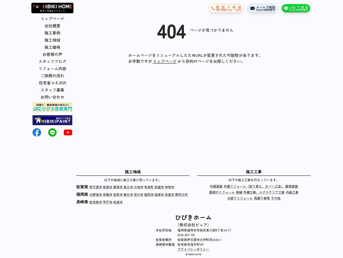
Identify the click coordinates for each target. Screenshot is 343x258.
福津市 (159, 194)
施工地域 (52, 40)
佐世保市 (95, 202)
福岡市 (149, 194)
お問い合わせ (52, 97)
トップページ (52, 18)
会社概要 (52, 26)
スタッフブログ (52, 61)
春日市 (128, 194)
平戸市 (107, 202)
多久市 (128, 187)
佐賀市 (107, 187)
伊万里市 (95, 187)
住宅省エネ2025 (52, 83)
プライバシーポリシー (193, 249)
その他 (275, 198)
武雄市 (159, 187)
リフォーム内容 (52, 68)
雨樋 (239, 192)
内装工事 (292, 192)
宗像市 (107, 194)
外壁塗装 (216, 186)
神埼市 (169, 187)
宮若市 (118, 194)
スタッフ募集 (52, 90)
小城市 (138, 187)
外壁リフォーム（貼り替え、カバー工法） (254, 186)
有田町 (149, 187)
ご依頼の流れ (52, 75)
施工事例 (52, 33)
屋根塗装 (291, 186)
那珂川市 (181, 194)
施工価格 (52, 47)
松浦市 (118, 202)
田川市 (138, 194)
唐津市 (118, 187)
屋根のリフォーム (222, 192)
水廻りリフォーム (240, 198)
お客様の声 (52, 54)
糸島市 (169, 194)
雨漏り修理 (262, 198)
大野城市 (95, 194)
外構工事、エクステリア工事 (264, 192)
